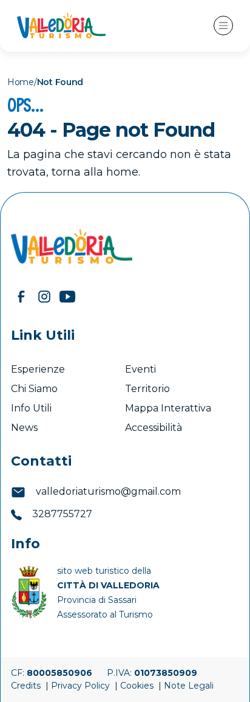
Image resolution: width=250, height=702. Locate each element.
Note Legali (189, 685)
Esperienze (38, 369)
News (25, 427)
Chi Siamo (34, 388)
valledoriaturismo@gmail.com (107, 491)
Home (20, 82)
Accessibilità (154, 427)
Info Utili (31, 408)
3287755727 (61, 514)
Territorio (147, 388)
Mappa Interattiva (168, 408)
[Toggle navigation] (223, 25)
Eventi (141, 369)
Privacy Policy (81, 685)
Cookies (138, 685)
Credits (27, 685)
